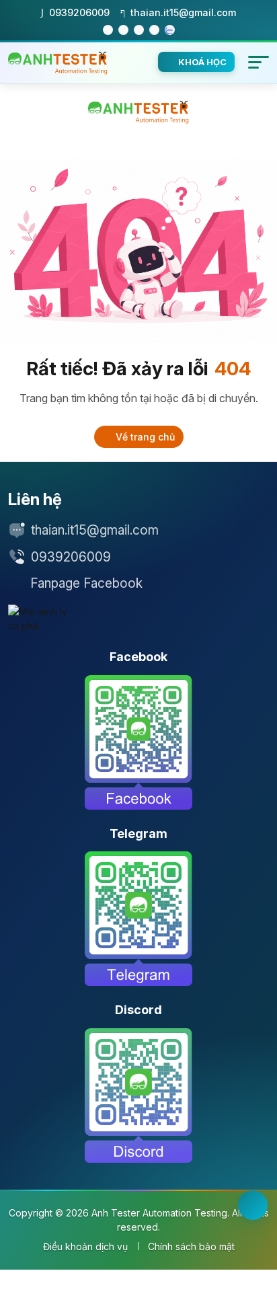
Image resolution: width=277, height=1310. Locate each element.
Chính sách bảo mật (191, 1246)
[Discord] (138, 1095)
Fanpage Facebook (86, 583)
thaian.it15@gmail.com (95, 530)
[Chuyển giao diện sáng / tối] (253, 1205)
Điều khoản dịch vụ (85, 1246)
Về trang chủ (144, 436)
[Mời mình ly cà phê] (41, 619)
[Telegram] (138, 918)
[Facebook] (138, 742)
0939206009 (71, 557)
